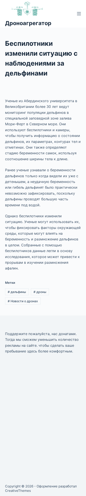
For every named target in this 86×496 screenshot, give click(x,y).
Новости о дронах (23, 301)
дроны (40, 292)
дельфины (17, 292)
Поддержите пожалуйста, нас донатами (40, 334)
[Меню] (79, 14)
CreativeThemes (18, 491)
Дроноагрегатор (28, 23)
